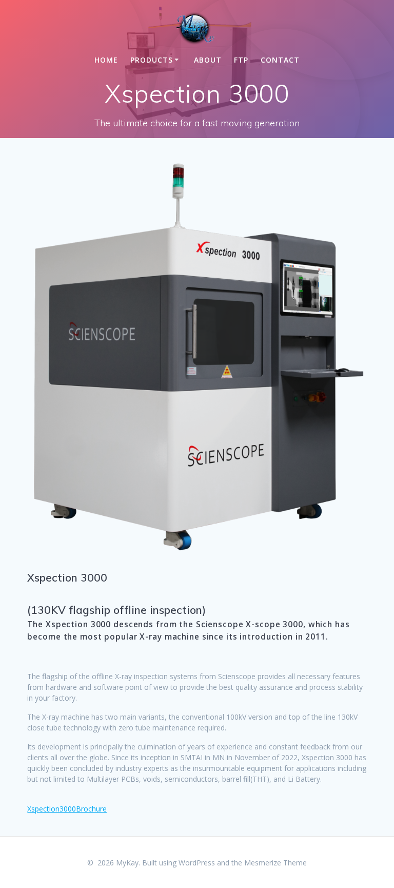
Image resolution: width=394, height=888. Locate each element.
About (208, 60)
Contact (280, 60)
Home (106, 60)
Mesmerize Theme (275, 862)
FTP (241, 60)
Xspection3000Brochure (67, 809)
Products (151, 60)
